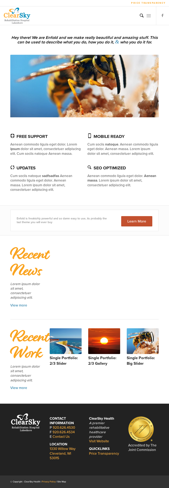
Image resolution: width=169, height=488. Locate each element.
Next (149, 86)
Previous (19, 86)
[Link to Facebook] (163, 16)
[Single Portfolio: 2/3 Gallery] (104, 341)
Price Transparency (148, 3)
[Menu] (149, 15)
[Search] (140, 15)
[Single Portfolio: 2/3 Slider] (66, 341)
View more (18, 305)
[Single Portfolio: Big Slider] (143, 341)
